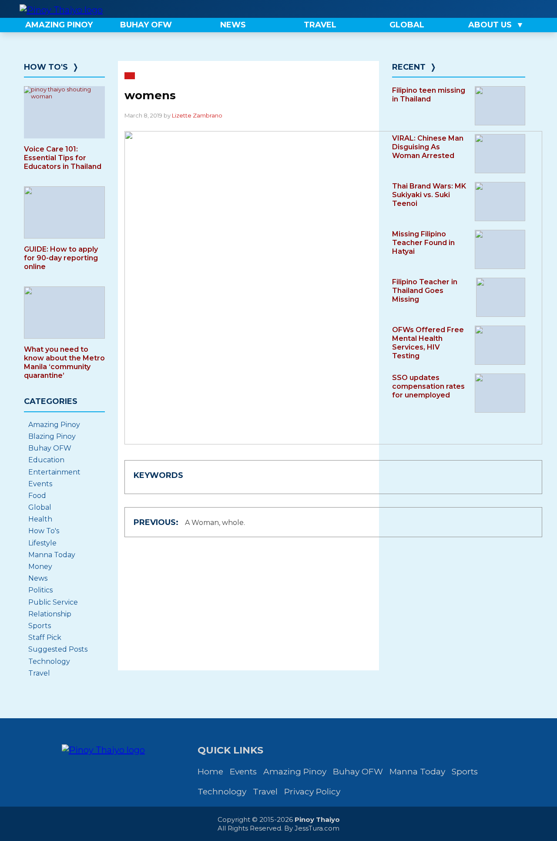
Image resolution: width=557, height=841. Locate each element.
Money (40, 566)
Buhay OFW (49, 448)
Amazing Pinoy (54, 424)
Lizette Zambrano (197, 115)
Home (210, 772)
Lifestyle (42, 543)
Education (46, 460)
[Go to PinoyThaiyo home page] (61, 9)
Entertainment (54, 472)
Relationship (49, 614)
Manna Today (51, 555)
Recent (409, 67)
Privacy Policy (312, 792)
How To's (46, 67)
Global (39, 507)
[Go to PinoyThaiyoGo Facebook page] (523, 9)
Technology (49, 661)
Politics (40, 590)
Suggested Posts (57, 649)
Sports (39, 626)
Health (40, 519)
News (37, 578)
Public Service (53, 602)
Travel (39, 673)
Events (40, 484)
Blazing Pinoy (52, 436)
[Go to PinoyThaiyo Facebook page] (493, 9)
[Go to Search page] (464, 9)
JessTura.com (317, 828)
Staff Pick (44, 637)
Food (37, 495)
